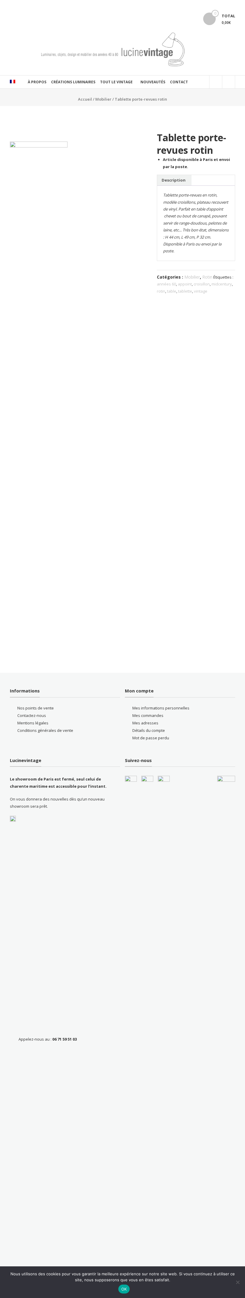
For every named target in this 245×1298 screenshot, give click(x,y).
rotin (161, 291)
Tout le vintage (116, 82)
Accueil (85, 99)
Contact (179, 82)
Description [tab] (174, 180)
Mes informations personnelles (160, 708)
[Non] (238, 1282)
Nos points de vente (35, 708)
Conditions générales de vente (45, 730)
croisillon (202, 284)
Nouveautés (152, 82)
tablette (185, 291)
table (171, 291)
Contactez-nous (31, 715)
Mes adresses (145, 723)
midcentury (222, 284)
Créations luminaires (73, 82)
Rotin (207, 277)
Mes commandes (147, 715)
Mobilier (103, 99)
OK (124, 1289)
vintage (200, 291)
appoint (185, 284)
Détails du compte (148, 730)
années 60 (166, 284)
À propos (37, 82)
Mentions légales (32, 723)
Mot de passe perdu (150, 738)
